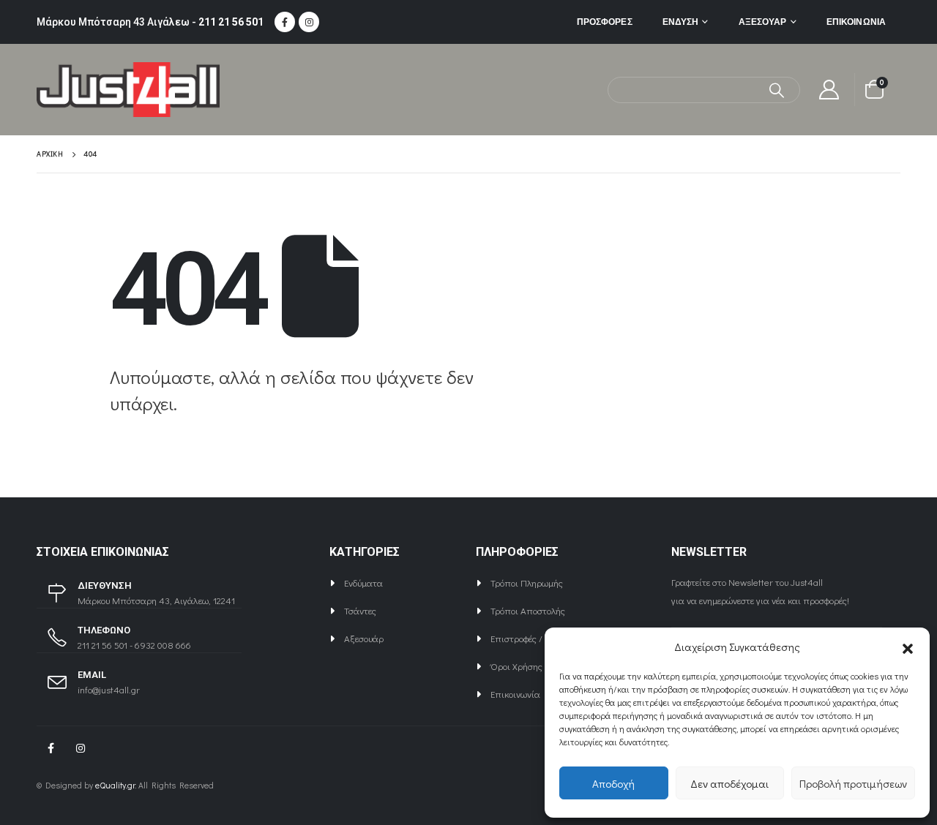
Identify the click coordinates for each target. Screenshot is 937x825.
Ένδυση (680, 21)
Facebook (50, 748)
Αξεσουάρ (763, 21)
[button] (907, 646)
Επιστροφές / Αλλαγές (534, 638)
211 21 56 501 (231, 22)
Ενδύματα (363, 582)
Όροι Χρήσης (516, 666)
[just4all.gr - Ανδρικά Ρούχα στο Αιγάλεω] (128, 89)
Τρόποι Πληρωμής (526, 582)
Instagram (80, 748)
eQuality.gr (115, 785)
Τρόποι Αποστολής (527, 610)
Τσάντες (360, 610)
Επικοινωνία (856, 21)
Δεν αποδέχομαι (729, 783)
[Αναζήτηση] (777, 90)
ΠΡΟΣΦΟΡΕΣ (604, 21)
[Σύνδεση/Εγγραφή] (829, 89)
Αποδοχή (613, 783)
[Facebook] (285, 22)
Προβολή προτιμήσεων (853, 783)
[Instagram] (309, 22)
